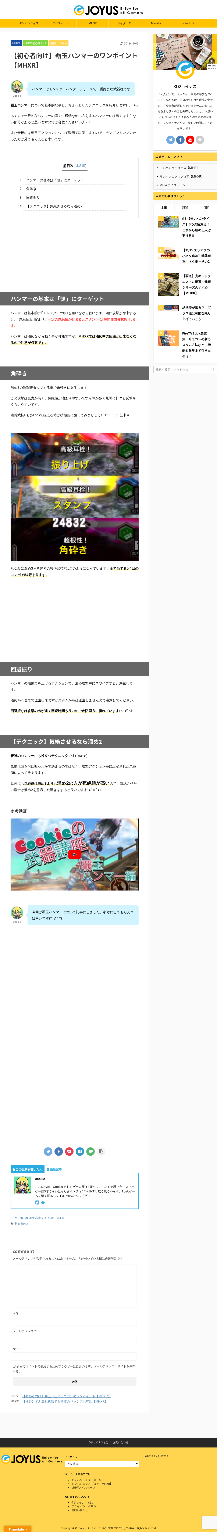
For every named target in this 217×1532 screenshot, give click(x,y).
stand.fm (188, 23)
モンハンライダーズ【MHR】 (179, 167)
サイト (17, 1348)
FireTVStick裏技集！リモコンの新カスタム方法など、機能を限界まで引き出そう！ (196, 344)
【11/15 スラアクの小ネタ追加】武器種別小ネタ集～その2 (196, 256)
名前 (17, 1313)
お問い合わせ (120, 1442)
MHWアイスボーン (172, 185)
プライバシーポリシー (85, 1506)
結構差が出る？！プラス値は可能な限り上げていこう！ (196, 313)
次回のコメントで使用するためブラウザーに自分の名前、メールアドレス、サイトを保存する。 (74, 1368)
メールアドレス (24, 1331)
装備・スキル (56, 1218)
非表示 (80, 166)
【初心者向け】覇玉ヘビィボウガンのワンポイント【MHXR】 (66, 1396)
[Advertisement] (75, 252)
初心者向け (22, 1223)
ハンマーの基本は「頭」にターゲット (55, 180)
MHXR (93, 23)
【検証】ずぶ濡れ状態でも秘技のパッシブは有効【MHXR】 (65, 1401)
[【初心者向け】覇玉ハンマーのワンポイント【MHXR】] (80, 1151)
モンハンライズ (29, 23)
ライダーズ (124, 23)
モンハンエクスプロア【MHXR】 (182, 176)
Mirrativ (156, 23)
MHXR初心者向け (35, 1218)
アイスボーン (61, 23)
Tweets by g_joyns (155, 1455)
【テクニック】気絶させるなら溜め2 (54, 206)
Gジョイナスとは (98, 1442)
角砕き (31, 189)
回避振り (33, 197)
